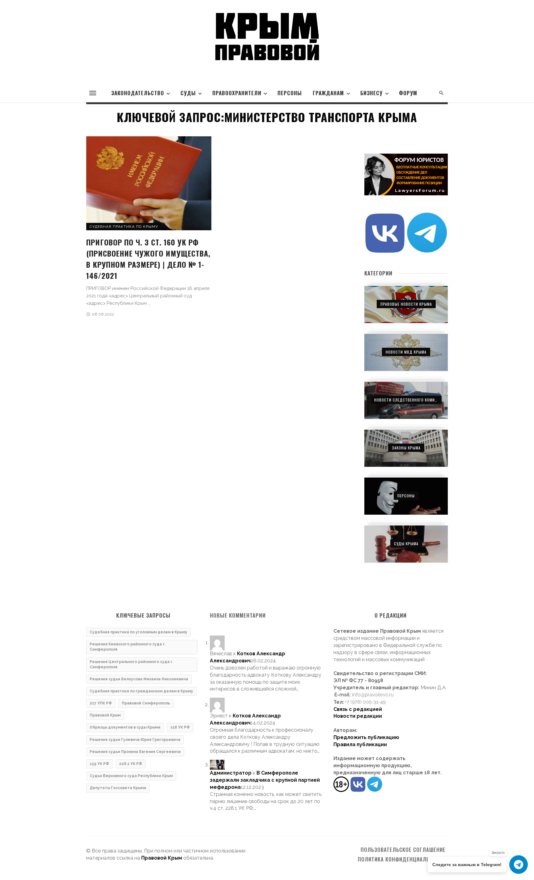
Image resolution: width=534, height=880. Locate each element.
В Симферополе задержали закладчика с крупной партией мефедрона (265, 780)
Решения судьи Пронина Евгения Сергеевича (135, 752)
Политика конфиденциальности (402, 859)
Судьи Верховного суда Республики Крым (131, 776)
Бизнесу (371, 93)
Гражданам (328, 93)
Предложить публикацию (366, 737)
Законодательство (137, 93)
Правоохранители (236, 93)
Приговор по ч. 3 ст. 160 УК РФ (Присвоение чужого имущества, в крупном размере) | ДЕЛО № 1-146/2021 (148, 258)
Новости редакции (357, 716)
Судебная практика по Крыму (124, 226)
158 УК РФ (180, 727)
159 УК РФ (99, 764)
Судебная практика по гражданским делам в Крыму (141, 691)
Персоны (290, 93)
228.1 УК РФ (130, 764)
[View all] (406, 304)
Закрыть (498, 853)
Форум (408, 93)
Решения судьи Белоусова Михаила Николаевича (139, 679)
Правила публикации (360, 744)
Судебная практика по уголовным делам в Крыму (138, 632)
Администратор (231, 773)
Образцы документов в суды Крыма (125, 727)
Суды (188, 93)
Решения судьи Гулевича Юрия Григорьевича (135, 740)
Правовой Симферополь (146, 703)
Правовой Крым (105, 715)
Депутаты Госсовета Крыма (118, 788)
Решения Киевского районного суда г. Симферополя (128, 647)
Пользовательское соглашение (403, 849)
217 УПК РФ (101, 703)
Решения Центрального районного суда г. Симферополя (131, 664)
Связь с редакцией (357, 709)
